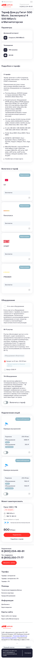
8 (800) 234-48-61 (26, 6)
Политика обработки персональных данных (14, 637)
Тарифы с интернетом (8, 575)
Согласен (28, 653)
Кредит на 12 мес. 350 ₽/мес (16, 361)
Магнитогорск (8, 2)
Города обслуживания (8, 596)
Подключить (17, 535)
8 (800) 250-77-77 (12, 557)
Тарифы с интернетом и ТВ (9, 578)
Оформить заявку (9, 563)
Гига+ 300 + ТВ (10, 507)
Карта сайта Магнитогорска (10, 619)
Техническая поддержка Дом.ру (11, 590)
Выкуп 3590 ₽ (11, 369)
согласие (10, 652)
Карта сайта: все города (9, 616)
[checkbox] (6, 402)
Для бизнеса (5, 604)
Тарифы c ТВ (5, 581)
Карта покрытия (6, 607)
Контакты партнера (7, 593)
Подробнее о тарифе (17, 539)
